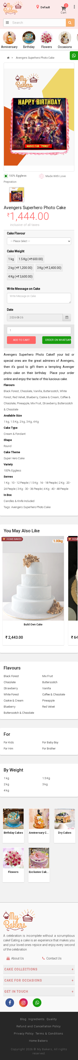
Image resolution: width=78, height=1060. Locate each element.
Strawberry (11, 688)
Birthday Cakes (13, 832)
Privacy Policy (24, 1033)
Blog (23, 1019)
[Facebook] (9, 1003)
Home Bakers (38, 1040)
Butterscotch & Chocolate (19, 712)
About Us (17, 958)
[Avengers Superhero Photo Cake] (39, 117)
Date (10, 309)
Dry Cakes (64, 832)
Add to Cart (21, 339)
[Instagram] (23, 1003)
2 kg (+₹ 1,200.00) (20, 268)
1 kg (11, 259)
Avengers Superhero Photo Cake (35, 57)
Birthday (29, 47)
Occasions (65, 47)
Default (45, 7)
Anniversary (9, 47)
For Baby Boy (50, 742)
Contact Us (54, 958)
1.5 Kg (46, 778)
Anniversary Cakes (39, 832)
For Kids (9, 742)
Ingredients (36, 1019)
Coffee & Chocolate (53, 694)
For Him (8, 748)
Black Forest (11, 676)
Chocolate (10, 682)
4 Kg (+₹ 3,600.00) (20, 276)
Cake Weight (15, 251)
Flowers (46, 47)
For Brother (49, 748)
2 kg (6, 784)
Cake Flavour (16, 233)
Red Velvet (48, 706)
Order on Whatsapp (58, 339)
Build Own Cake (33, 624)
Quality (52, 1019)
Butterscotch (49, 682)
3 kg (45, 784)
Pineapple (48, 700)
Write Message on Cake (23, 288)
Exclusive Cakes (39, 872)
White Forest (11, 694)
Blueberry (9, 706)
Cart (64, 9)
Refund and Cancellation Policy (38, 1026)
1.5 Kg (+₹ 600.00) (31, 259)
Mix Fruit (47, 676)
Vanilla (46, 688)
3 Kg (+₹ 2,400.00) (49, 268)
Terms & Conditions (49, 1033)
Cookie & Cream (13, 700)
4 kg (6, 790)
